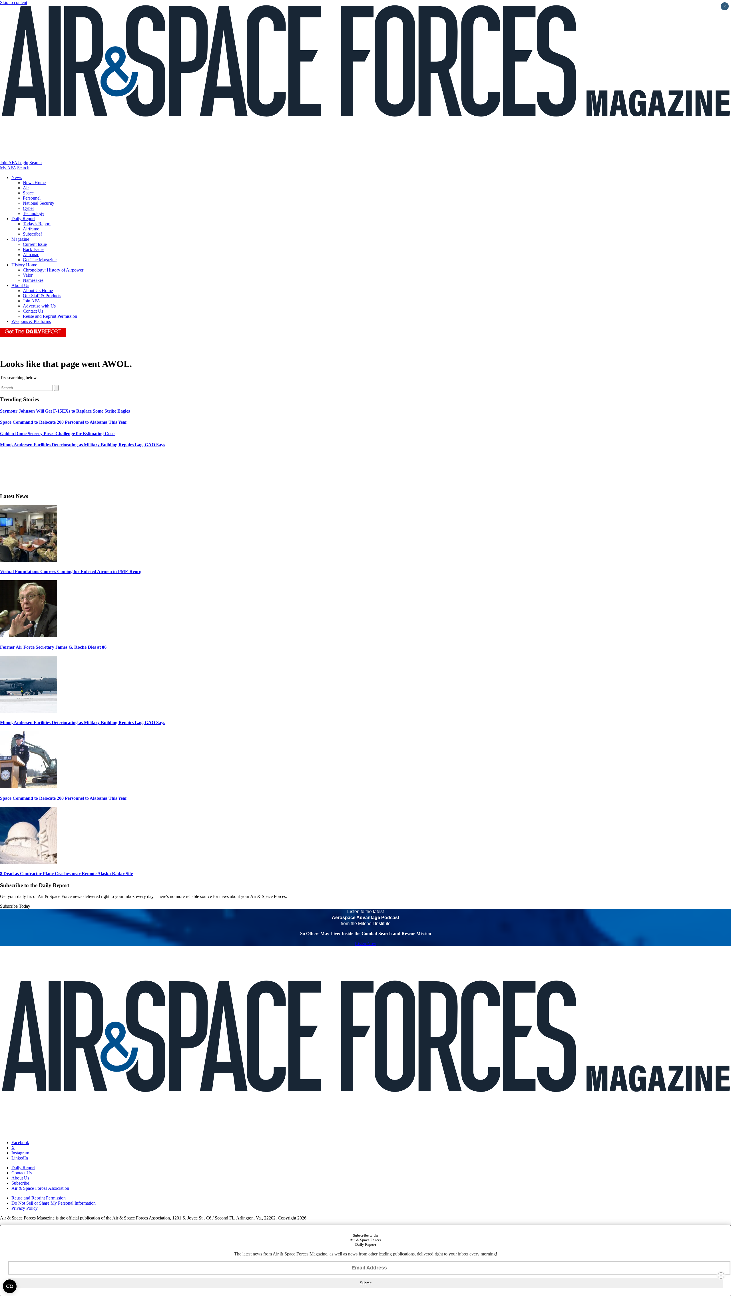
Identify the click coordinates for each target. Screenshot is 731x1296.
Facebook (20, 1142)
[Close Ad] (721, 1275)
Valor (28, 275)
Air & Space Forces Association (40, 1188)
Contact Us (33, 311)
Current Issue (35, 244)
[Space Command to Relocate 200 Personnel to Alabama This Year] (28, 786)
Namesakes (33, 280)
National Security (38, 203)
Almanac (31, 254)
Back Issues (33, 249)
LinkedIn (19, 1158)
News (16, 177)
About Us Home (38, 290)
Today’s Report (37, 223)
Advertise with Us (39, 306)
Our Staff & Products (42, 295)
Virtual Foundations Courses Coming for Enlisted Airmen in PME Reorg (70, 571)
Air (26, 187)
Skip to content (13, 2)
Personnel (32, 198)
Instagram (20, 1152)
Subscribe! (32, 234)
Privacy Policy (24, 1208)
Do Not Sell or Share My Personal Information (53, 1203)
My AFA (8, 167)
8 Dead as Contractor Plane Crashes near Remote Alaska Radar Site (66, 873)
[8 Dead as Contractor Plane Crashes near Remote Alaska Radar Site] (28, 862)
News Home (34, 182)
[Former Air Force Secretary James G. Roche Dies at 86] (28, 635)
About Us (20, 285)
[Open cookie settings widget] (10, 1286)
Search (35, 162)
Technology (33, 213)
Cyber (28, 208)
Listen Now (365, 943)
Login (22, 162)
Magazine (20, 239)
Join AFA (8, 162)
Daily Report (23, 218)
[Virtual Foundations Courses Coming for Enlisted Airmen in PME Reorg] (28, 560)
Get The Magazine (40, 259)
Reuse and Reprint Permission (50, 316)
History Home (24, 264)
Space (28, 192)
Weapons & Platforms (31, 321)
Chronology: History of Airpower (53, 270)
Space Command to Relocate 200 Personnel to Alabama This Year (63, 798)
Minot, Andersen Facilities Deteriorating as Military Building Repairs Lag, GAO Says (82, 722)
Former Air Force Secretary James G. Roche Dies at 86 (53, 647)
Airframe (31, 228)
